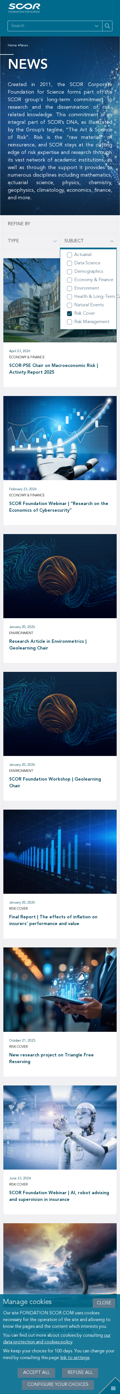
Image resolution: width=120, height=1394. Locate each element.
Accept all (36, 1373)
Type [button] (13, 241)
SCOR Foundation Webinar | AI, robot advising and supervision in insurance (59, 1196)
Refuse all (80, 1373)
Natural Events (89, 305)
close (104, 1303)
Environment (86, 288)
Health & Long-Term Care (92, 297)
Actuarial (83, 255)
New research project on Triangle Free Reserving (51, 1058)
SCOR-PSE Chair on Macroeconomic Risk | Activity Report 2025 (53, 369)
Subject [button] (74, 241)
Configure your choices (57, 1385)
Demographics (88, 271)
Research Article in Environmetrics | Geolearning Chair (48, 645)
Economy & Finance (92, 280)
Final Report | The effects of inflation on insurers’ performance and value (53, 920)
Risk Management (91, 322)
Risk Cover (84, 313)
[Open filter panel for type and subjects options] (96, 26)
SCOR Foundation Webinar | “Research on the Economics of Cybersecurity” (58, 507)
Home (12, 45)
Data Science (87, 263)
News (24, 45)
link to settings (74, 1358)
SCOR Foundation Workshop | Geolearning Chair (55, 782)
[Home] (24, 8)
